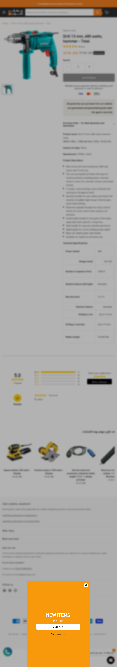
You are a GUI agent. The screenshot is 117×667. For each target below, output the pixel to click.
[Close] (86, 585)
